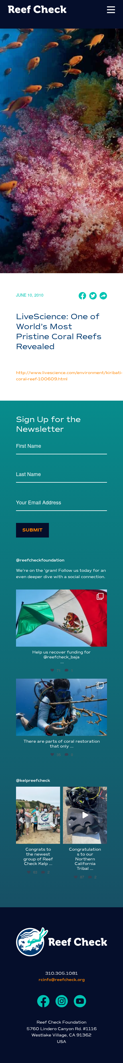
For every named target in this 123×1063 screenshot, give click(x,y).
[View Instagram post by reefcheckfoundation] (101, 640)
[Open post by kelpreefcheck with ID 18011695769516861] (85, 815)
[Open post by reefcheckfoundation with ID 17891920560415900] (61, 618)
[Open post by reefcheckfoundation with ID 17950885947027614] (61, 707)
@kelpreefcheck (33, 780)
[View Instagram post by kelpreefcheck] (54, 838)
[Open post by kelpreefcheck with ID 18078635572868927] (38, 815)
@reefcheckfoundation (40, 560)
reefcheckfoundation (60, 595)
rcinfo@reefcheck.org (62, 979)
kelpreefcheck (37, 792)
